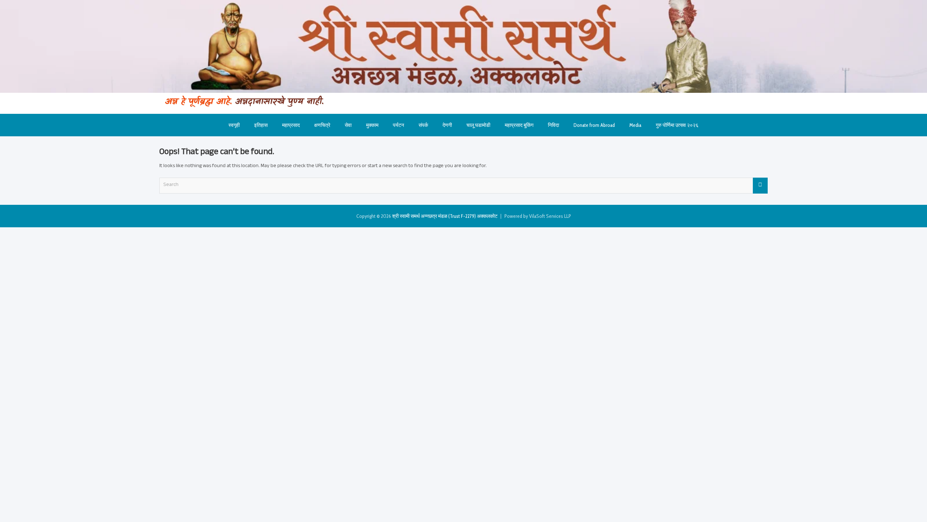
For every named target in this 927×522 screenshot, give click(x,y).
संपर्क (423, 125)
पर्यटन (398, 125)
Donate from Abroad (594, 125)
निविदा (553, 125)
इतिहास (261, 125)
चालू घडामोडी (478, 125)
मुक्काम (372, 125)
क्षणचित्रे (322, 125)
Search (760, 186)
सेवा (348, 125)
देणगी (447, 125)
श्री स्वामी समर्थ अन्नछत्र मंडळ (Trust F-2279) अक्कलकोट (445, 216)
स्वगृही (234, 125)
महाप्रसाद (291, 125)
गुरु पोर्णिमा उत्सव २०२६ (677, 125)
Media (635, 125)
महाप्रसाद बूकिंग (519, 125)
